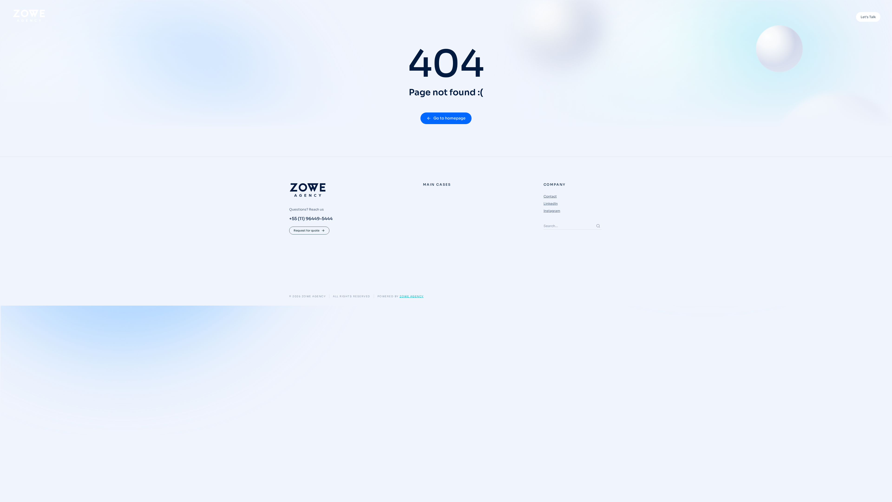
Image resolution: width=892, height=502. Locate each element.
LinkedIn (551, 203)
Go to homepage (449, 118)
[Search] (598, 225)
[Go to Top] (882, 492)
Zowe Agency (412, 296)
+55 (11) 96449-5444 (311, 218)
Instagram (552, 211)
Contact (550, 196)
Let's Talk (868, 17)
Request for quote (306, 230)
